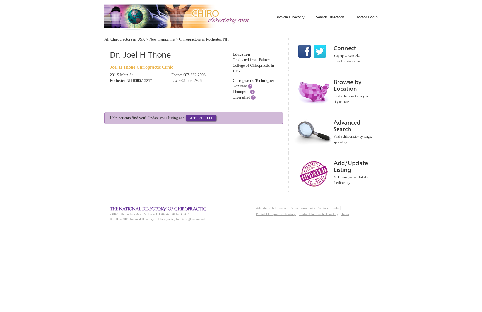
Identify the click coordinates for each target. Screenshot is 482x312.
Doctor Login (366, 17)
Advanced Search (347, 126)
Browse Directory (290, 17)
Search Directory (330, 17)
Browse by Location (347, 85)
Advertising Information (272, 207)
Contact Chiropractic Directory (318, 214)
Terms (345, 214)
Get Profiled (201, 118)
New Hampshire (162, 39)
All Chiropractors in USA (124, 39)
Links (335, 207)
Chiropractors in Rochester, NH (204, 39)
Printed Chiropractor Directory (276, 214)
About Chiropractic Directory (310, 207)
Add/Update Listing (351, 166)
